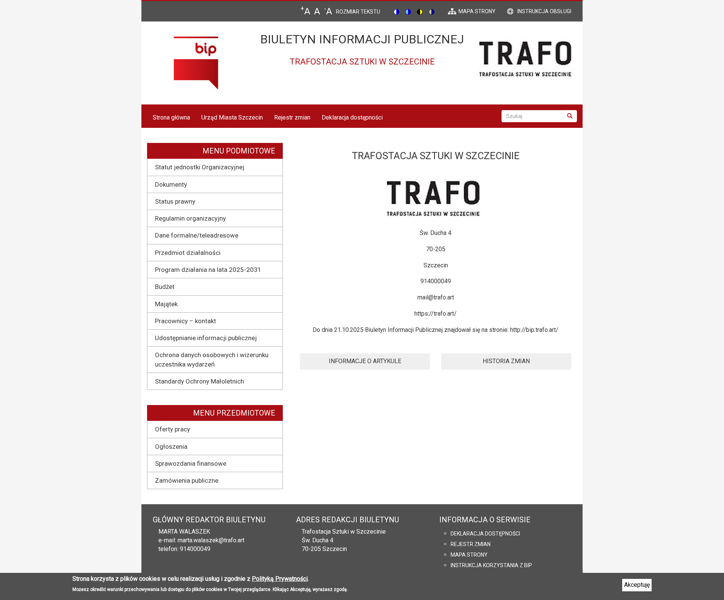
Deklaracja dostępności (352, 117)
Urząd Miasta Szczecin (232, 117)
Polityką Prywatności (280, 578)
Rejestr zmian (292, 117)
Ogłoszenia (171, 446)
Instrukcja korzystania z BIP (491, 565)
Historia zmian (506, 361)
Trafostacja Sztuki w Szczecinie (344, 531)
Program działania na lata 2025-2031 (208, 269)
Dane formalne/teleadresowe (196, 235)
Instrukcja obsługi (544, 11)
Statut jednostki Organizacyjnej (199, 167)
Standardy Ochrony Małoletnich (199, 381)
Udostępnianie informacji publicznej (206, 338)
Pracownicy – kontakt (185, 321)
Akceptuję (637, 584)
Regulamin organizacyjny (190, 218)
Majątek (166, 304)
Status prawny (175, 201)
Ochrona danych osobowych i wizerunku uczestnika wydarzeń (211, 359)
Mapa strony (469, 555)
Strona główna (171, 117)
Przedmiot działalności (188, 252)
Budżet (165, 286)
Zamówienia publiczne (186, 480)
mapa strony (477, 11)
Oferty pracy (172, 429)
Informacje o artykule (365, 361)
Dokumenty (171, 184)
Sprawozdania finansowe (190, 463)
